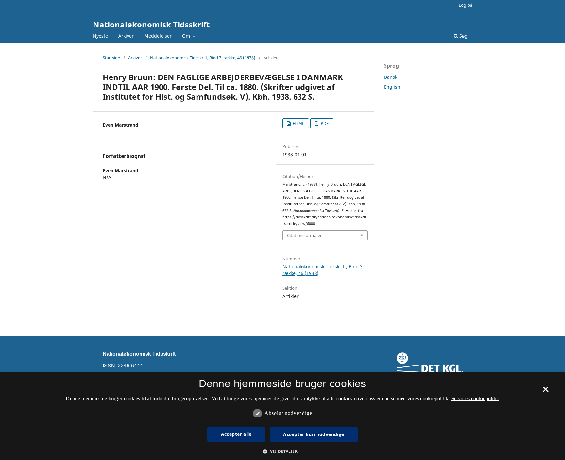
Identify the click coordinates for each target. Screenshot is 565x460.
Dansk (390, 77)
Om (186, 36)
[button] (282, 451)
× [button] (545, 391)
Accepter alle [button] (236, 434)
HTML (298, 123)
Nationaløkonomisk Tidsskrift (151, 24)
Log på (465, 5)
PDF (324, 123)
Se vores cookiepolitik (475, 398)
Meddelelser (158, 36)
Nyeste (100, 36)
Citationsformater (304, 235)
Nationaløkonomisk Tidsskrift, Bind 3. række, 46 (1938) (202, 57)
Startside (111, 57)
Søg (463, 36)
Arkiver (126, 36)
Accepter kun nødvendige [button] (313, 434)
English (392, 87)
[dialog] (282, 416)
